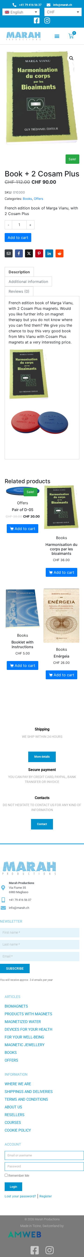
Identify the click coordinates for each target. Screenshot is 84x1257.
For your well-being (24, 1037)
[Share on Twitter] (29, 253)
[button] (57, 36)
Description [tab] (19, 272)
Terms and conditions (26, 1099)
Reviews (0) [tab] (19, 291)
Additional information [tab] (28, 281)
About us (13, 1107)
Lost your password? (20, 1196)
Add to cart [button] (25, 528)
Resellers (14, 1115)
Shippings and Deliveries (29, 1091)
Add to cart (18, 237)
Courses (13, 1122)
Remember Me (18, 1175)
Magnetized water (23, 1021)
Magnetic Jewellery (25, 1045)
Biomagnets (16, 1006)
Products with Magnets (28, 1014)
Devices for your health (28, 1029)
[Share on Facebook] (19, 253)
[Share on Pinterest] (39, 253)
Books (27, 199)
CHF (51, 12)
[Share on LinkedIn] (49, 253)
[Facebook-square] (36, 20)
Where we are (18, 1084)
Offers (38, 199)
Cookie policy (18, 1130)
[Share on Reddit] (59, 253)
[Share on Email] (9, 253)
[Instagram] (47, 20)
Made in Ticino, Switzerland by (42, 1226)
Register (45, 1196)
